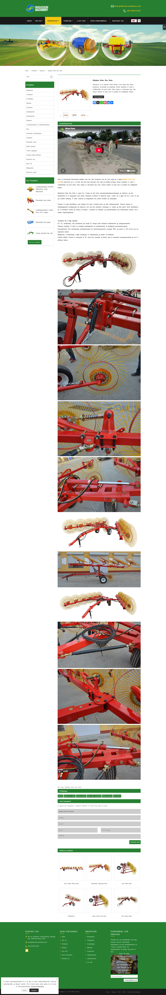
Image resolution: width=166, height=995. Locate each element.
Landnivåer (29, 107)
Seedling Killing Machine (33, 155)
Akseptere (34, 990)
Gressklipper (29, 98)
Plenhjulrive (71, 916)
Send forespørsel (98, 21)
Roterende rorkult (31, 172)
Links (108, 992)
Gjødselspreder (30, 111)
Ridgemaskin (29, 168)
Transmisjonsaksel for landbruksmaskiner (37, 124)
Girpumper (29, 137)
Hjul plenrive (117, 796)
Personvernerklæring (37, 986)
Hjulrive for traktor (69, 796)
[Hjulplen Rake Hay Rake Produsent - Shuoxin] (37, 8)
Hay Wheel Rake (127, 883)
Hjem (29, 21)
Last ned (81, 21)
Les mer (89, 962)
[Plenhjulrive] (71, 900)
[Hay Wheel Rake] (127, 867)
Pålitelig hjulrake (107, 796)
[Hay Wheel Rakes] (127, 900)
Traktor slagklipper (31, 150)
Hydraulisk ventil (31, 142)
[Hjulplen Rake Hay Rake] (65, 116)
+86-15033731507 (133, 10)
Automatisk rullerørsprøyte (33, 133)
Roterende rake (30, 159)
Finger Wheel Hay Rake (99, 916)
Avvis (24, 990)
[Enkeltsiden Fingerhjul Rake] (99, 867)
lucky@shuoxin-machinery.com (128, 6)
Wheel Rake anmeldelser (94, 796)
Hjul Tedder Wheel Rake (71, 883)
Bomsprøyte (29, 90)
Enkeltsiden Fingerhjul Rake (99, 883)
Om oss (38, 21)
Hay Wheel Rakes (127, 916)
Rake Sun (29, 163)
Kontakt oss (118, 21)
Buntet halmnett (30, 146)
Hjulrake (42, 70)
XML (124, 992)
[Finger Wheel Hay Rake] (99, 900)
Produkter (52, 21)
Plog (27, 129)
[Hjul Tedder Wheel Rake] (71, 867)
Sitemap (113, 992)
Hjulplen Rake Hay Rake (55, 70)
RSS (119, 992)
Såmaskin (29, 120)
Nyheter (67, 21)
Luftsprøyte (29, 94)
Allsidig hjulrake (81, 796)
